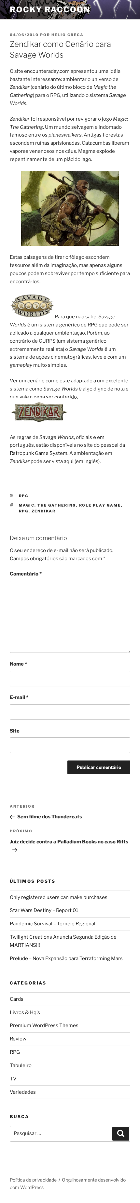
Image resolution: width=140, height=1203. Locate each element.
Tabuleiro (21, 1065)
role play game (100, 505)
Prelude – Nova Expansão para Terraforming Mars (66, 958)
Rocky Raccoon (50, 9)
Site (15, 731)
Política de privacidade (33, 1180)
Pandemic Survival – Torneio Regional (52, 924)
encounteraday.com (47, 71)
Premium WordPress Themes (44, 1025)
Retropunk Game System (38, 453)
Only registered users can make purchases (58, 897)
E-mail (19, 697)
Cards (16, 999)
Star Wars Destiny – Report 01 (44, 910)
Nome (18, 664)
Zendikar (44, 511)
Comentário (26, 574)
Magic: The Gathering (47, 505)
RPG (24, 496)
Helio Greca (67, 35)
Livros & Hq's (25, 1012)
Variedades (23, 1092)
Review (18, 1039)
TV (13, 1079)
